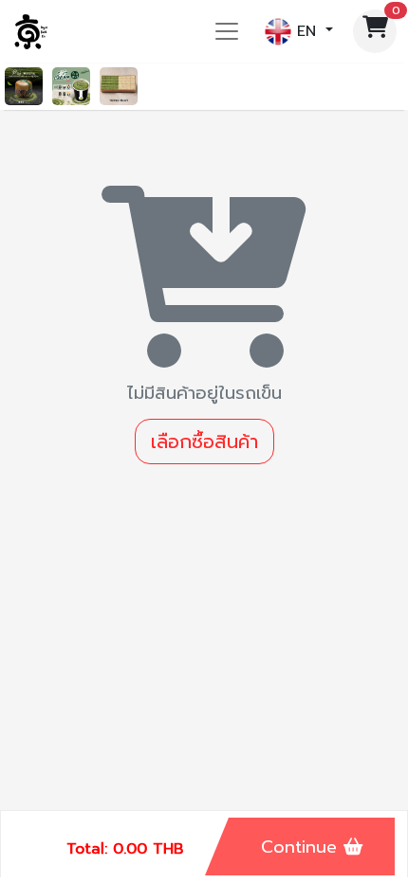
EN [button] (306, 30)
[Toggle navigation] (226, 31)
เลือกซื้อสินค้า (204, 441)
